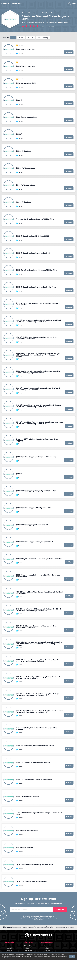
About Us (28, 948)
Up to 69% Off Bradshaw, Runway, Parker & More (34, 864)
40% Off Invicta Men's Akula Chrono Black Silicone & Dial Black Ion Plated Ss (39, 593)
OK (72, 956)
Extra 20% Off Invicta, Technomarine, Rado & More (35, 746)
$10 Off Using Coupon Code (26, 117)
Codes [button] (30, 38)
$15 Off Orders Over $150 (25, 66)
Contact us (28, 950)
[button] (69, 3)
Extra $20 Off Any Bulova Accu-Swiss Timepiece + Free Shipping (37, 440)
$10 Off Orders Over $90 (25, 49)
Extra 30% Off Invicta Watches (27, 797)
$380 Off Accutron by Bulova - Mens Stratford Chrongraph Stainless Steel (38, 304)
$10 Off (19, 100)
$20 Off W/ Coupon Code (25, 168)
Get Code (69, 52)
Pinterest (47, 950)
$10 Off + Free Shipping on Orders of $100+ (32, 525)
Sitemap (9, 950)
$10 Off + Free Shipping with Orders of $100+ (33, 236)
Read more (10, 958)
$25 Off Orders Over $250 (26, 83)
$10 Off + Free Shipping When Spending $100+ (33, 253)
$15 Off (19, 134)
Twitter (47, 948)
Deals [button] (21, 38)
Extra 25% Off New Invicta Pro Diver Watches (33, 763)
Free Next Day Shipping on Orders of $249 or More (35, 219)
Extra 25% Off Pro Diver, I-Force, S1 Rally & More (34, 780)
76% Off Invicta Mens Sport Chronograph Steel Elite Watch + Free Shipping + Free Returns (39, 389)
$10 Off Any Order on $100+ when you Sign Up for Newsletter (39, 559)
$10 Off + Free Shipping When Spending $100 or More (36, 287)
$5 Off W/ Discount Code (25, 185)
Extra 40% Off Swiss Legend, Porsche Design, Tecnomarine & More (39, 813)
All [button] (13, 38)
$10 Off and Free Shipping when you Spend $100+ (34, 542)
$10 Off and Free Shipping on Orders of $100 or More (36, 457)
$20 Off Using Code (23, 151)
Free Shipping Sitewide (24, 847)
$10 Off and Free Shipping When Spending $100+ (34, 508)
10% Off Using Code (23, 202)
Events (10, 946)
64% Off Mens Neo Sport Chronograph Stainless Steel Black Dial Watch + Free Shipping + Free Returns (38, 321)
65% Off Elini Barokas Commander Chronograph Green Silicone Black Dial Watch (36, 338)
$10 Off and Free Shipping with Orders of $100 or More (36, 270)
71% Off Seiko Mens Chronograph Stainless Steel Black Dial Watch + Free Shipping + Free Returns (38, 372)
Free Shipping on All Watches (27, 831)
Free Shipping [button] (43, 38)
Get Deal (69, 290)
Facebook (47, 946)
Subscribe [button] (60, 910)
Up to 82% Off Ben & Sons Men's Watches (31, 881)
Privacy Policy (28, 946)
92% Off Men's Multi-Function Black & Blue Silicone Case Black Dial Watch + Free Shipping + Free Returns (39, 423)
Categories (9, 948)
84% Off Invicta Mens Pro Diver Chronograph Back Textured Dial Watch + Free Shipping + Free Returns (38, 406)
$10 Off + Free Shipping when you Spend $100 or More (36, 491)
